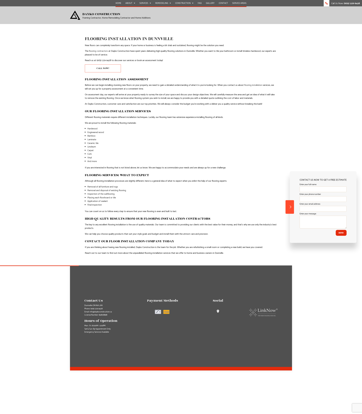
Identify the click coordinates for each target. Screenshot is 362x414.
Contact (223, 3)
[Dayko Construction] (75, 15)
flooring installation (253, 85)
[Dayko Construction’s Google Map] (218, 312)
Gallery (210, 3)
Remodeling (161, 3)
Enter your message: (306, 213)
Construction (183, 3)
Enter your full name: (306, 184)
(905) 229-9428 (96, 308)
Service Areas (239, 3)
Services (143, 3)
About (128, 3)
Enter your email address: (308, 204)
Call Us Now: (345, 3)
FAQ (200, 3)
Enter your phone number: (308, 194)
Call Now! (102, 68)
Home (118, 3)
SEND (339, 232)
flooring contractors (98, 51)
